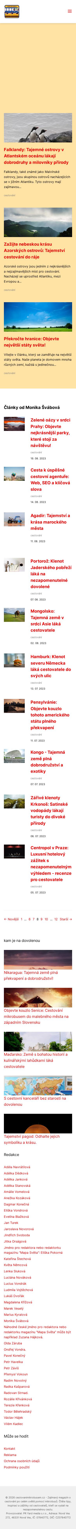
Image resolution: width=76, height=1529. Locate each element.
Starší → (66, 919)
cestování (9, 195)
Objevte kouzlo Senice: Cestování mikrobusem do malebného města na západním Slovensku (36, 1016)
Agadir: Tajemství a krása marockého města (50, 522)
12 (56, 919)
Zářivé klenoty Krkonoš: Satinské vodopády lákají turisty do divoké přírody (49, 810)
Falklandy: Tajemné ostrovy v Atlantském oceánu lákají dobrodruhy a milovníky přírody (36, 156)
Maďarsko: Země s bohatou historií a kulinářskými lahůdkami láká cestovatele (36, 1060)
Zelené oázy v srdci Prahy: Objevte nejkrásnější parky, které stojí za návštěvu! (50, 432)
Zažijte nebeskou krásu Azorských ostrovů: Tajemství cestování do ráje (34, 250)
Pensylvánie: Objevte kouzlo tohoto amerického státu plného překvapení (50, 715)
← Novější (11, 919)
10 (46, 919)
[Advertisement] (38, 73)
